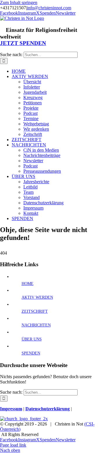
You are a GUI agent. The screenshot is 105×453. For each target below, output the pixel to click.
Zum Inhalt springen (18, 2)
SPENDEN (31, 353)
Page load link (13, 444)
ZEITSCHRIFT (35, 311)
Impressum (11, 408)
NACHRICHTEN (36, 325)
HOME (28, 283)
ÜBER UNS (32, 339)
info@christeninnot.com (49, 7)
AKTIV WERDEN (37, 297)
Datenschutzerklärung (47, 408)
